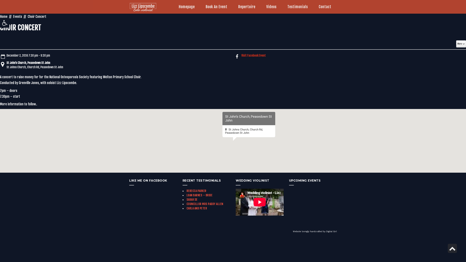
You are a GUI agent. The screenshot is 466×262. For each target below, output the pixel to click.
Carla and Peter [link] (197, 208)
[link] (4, 23)
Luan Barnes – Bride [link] (200, 195)
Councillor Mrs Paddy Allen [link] (205, 204)
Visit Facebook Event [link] (253, 55)
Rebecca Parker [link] (196, 191)
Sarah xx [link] (192, 199)
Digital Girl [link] (331, 231)
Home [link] (3, 17)
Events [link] (17, 17)
